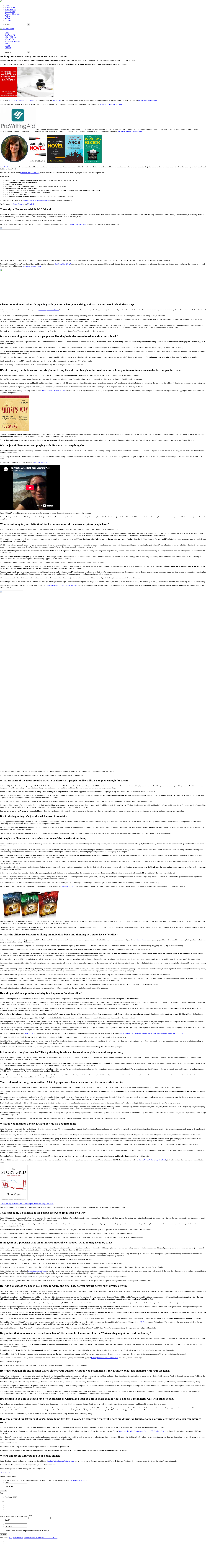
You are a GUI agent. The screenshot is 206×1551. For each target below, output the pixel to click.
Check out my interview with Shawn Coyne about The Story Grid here (27, 1204)
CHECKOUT (28, 1538)
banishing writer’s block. (32, 266)
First (52, 1518)
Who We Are (10, 12)
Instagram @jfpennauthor (147, 100)
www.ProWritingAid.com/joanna (130, 131)
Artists (7, 16)
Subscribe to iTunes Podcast (49, 1538)
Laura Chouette (18, 204)
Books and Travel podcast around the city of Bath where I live (141, 1431)
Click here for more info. (79, 1480)
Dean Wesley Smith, (61, 585)
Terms (10, 1538)
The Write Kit (10, 7)
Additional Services (12, 14)
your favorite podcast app (29, 173)
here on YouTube (40, 462)
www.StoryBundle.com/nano (111, 104)
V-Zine (7, 18)
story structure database (37, 1271)
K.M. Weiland (5, 167)
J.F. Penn (143, 1322)
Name (30, 1516)
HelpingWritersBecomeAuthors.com (36, 200)
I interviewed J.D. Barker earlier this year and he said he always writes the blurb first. (151, 1033)
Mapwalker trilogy (68, 886)
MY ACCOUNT (36, 1538)
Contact (8, 20)
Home (7, 5)
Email (7, 1482)
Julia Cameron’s (54, 390)
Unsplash (30, 204)
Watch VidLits (10, 10)
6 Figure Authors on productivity (21, 100)
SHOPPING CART (18, 1538)
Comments (8, 1526)
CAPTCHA (9, 1487)
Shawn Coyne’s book (152, 1160)
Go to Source (5, 1472)
